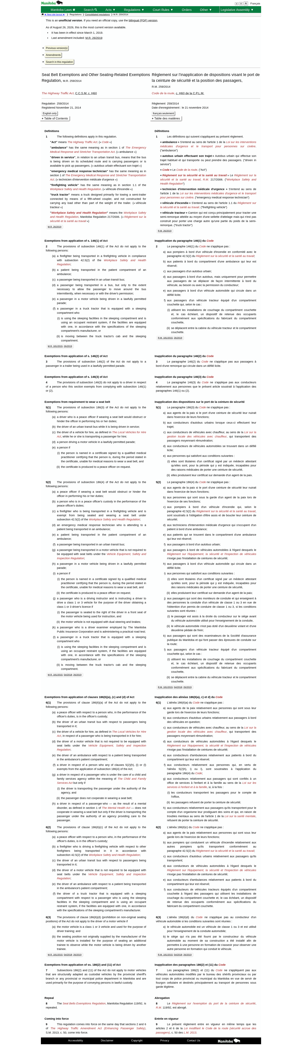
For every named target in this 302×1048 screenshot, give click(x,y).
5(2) (49, 482)
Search (89, 9)
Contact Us (193, 1040)
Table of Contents (56, 118)
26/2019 (68, 346)
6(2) (49, 827)
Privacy (164, 1040)
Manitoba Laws (62, 9)
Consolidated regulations (97, 14)
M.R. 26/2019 (93, 37)
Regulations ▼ (134, 9)
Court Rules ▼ (163, 9)
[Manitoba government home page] (52, 3)
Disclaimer (107, 1040)
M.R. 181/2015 (55, 346)
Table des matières (167, 118)
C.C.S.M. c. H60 (86, 93)
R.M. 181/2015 (165, 338)
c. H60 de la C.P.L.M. (190, 93)
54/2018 (68, 674)
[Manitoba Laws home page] (43, 14)
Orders (187, 9)
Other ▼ (206, 9)
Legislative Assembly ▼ (237, 9)
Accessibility (75, 1040)
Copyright (137, 1040)
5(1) (49, 407)
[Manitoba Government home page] (229, 1041)
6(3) (49, 917)
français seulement (163, 113)
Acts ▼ (110, 9)
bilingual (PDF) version (143, 20)
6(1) (49, 702)
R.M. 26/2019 (164, 231)
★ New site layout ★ (54, 14)
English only (50, 113)
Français (255, 3)
